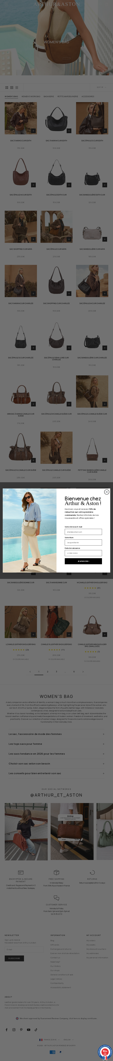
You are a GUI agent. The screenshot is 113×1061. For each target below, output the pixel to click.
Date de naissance (72, 548)
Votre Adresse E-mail (73, 527)
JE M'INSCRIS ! (83, 561)
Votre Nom (69, 537)
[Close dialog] (106, 492)
